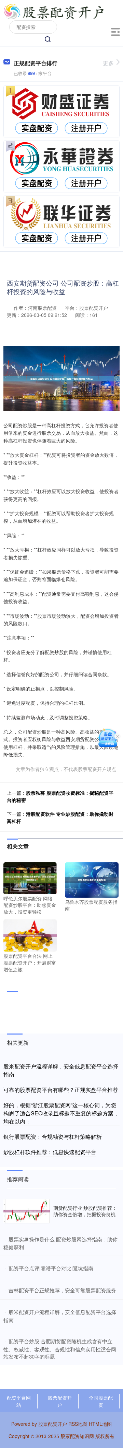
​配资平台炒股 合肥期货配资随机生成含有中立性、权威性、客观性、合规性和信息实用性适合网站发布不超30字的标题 (59, 1348)
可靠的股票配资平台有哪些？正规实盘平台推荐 (60, 1090)
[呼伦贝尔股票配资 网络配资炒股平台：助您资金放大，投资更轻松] (30, 877)
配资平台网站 (19, 1401)
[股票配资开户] (53, 11)
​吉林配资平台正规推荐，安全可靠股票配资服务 (62, 1290)
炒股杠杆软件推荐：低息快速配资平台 (49, 1152)
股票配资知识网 (77, 1436)
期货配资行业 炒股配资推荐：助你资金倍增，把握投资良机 (85, 1210)
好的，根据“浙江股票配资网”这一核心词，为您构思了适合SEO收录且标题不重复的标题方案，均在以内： (61, 1113)
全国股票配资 (101, 1401)
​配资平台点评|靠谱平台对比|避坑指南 (51, 1268)
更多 (108, 63)
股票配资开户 (60, 1401)
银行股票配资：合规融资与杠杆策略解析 (52, 1136)
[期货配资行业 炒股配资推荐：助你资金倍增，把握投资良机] (26, 1211)
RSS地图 (77, 1423)
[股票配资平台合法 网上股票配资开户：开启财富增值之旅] (30, 935)
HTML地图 (100, 1423)
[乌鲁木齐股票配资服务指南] (91, 879)
